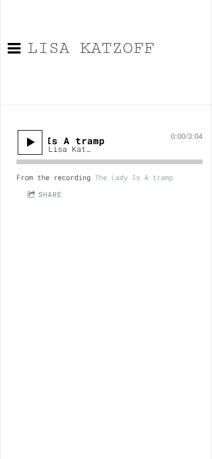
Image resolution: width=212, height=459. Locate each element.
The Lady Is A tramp (134, 177)
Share (50, 194)
